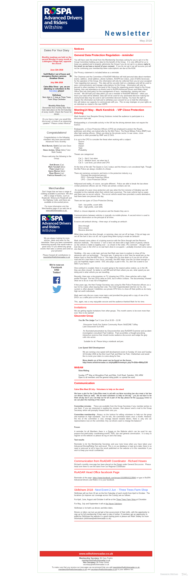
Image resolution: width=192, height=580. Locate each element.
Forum (111, 431)
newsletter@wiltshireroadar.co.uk (56, 257)
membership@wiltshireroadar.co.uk (96, 560)
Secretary (140, 398)
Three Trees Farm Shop (126, 499)
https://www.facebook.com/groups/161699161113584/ (114, 478)
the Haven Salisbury (114, 504)
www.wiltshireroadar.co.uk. (56, 210)
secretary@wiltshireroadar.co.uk (104, 569)
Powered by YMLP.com (169, 574)
